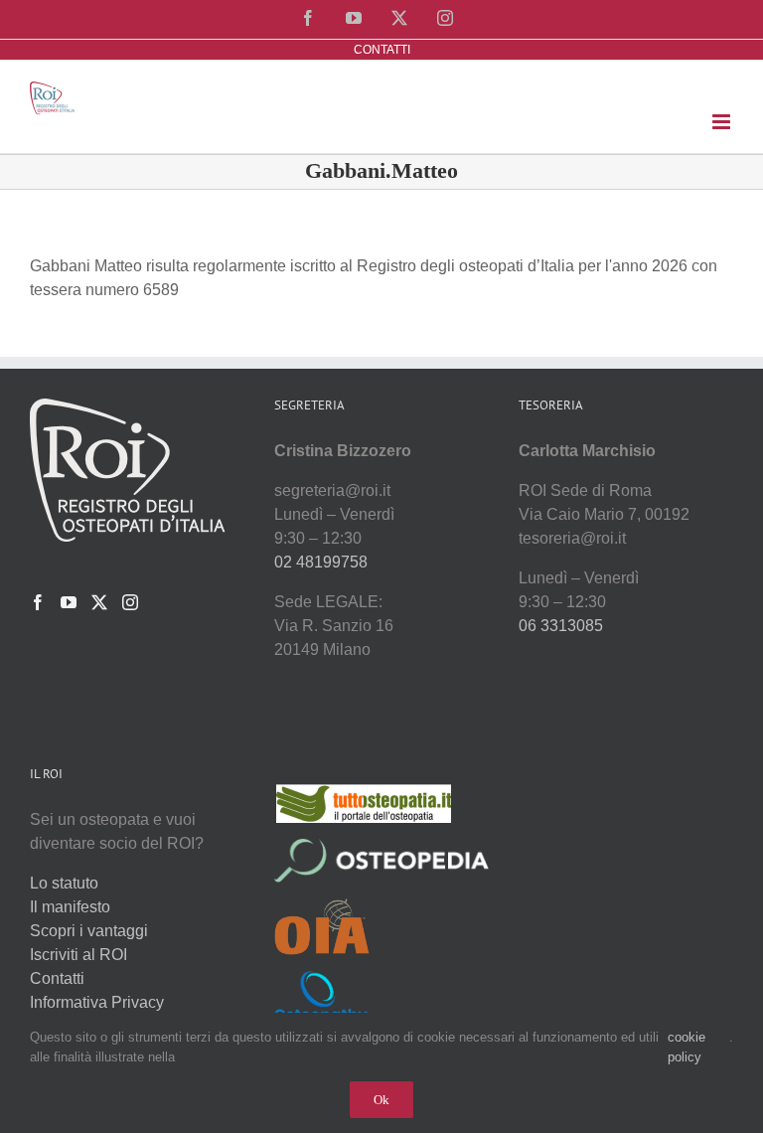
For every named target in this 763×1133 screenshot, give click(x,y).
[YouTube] (68, 602)
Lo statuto (64, 883)
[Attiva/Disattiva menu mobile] (722, 121)
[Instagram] (130, 602)
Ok (381, 1099)
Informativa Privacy (97, 1002)
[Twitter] (99, 602)
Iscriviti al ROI (78, 954)
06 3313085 (561, 625)
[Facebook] (38, 602)
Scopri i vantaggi (89, 930)
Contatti (57, 978)
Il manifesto (70, 906)
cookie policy (686, 1047)
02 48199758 (321, 562)
